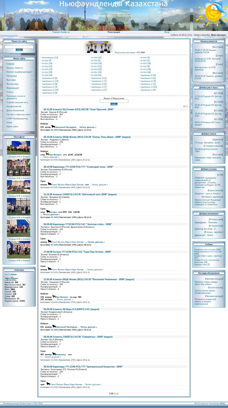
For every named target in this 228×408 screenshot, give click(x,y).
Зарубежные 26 (147, 75)
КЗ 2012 (45, 72)
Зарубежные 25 (48, 78)
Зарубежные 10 (48, 93)
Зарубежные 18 (97, 84)
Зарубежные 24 (97, 78)
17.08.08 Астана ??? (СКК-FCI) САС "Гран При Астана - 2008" (77, 251)
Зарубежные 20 (147, 81)
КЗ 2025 (144, 58)
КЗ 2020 (94, 63)
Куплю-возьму (215, 287)
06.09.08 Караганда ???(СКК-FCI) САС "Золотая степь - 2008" (78, 224)
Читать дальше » (87, 127)
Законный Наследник (65, 127)
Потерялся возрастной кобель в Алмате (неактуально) (205, 301)
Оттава (53, 212)
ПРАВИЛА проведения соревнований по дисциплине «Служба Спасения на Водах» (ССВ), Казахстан (208, 182)
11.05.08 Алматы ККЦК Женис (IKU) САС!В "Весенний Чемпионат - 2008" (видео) (89, 279)
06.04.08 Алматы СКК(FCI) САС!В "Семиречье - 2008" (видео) (78, 336)
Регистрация (114, 32)
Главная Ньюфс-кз (61, 32)
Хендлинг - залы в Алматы (207, 193)
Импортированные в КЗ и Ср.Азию (207, 252)
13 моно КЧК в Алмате (19, 157)
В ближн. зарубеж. (213, 232)
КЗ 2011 (94, 72)
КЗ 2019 (144, 63)
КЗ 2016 (144, 66)
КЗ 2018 (45, 66)
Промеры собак (200, 264)
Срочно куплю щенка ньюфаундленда (205, 291)
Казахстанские (215, 190)
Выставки (217, 47)
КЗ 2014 (94, 69)
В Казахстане (216, 219)
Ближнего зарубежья (212, 197)
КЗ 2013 (144, 69)
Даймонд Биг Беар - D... (206, 229)
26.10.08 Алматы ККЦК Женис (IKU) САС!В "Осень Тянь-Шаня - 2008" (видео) (87, 137)
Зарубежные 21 (97, 81)
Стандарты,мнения (213, 146)
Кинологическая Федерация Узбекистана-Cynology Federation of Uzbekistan (208, 202)
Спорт (219, 55)
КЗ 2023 (94, 60)
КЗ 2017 (94, 66)
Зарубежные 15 (97, 87)
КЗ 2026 (94, 58)
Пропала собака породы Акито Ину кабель (206, 283)
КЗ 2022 (144, 60)
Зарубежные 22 (48, 81)
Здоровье (217, 139)
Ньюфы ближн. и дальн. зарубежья (208, 256)
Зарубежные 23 (147, 78)
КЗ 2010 (144, 72)
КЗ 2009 (45, 75)
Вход (167, 32)
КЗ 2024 (45, 60)
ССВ (220, 175)
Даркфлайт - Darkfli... (205, 235)
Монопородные (48, 58)
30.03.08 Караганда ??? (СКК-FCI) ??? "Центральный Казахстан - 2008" (83, 366)
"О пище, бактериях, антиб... (208, 142)
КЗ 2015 (45, 69)
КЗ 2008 (94, 75)
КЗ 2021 (45, 63)
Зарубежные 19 (48, 84)
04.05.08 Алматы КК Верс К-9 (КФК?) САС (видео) (71, 309)
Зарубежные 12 (97, 90)
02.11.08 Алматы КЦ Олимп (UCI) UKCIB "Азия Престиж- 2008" (79, 109)
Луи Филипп (55, 155)
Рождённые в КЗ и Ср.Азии (204, 250)
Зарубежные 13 (48, 90)
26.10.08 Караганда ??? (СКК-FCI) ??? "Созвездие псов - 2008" (78, 166)
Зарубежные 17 (147, 84)
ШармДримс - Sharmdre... (207, 222)
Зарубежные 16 (48, 87)
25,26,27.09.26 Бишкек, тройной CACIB (205, 51)
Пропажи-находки (214, 279)
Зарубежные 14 (147, 87)
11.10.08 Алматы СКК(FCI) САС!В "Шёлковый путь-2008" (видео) (80, 194)
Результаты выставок (125, 52)
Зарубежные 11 (147, 90)
